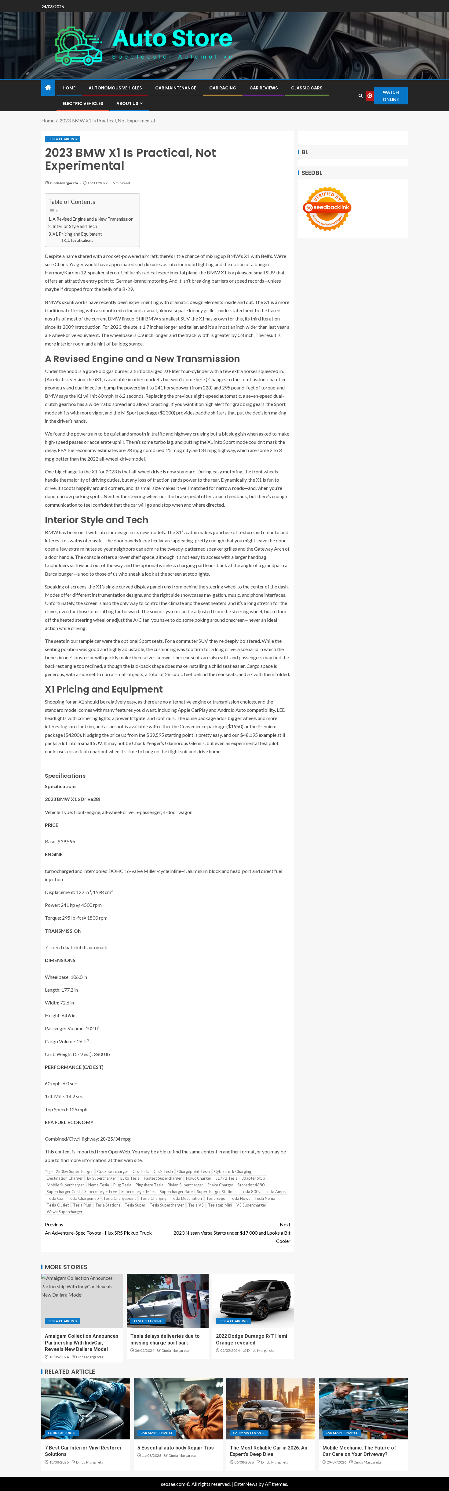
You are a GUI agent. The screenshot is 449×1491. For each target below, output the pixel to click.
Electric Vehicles (83, 103)
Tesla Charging (62, 139)
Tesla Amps (275, 1191)
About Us (127, 103)
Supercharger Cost (63, 1191)
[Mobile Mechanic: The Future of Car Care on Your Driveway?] (363, 1408)
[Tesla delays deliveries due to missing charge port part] (168, 1301)
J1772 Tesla (227, 1178)
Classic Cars (307, 88)
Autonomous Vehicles (115, 88)
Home (69, 88)
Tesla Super (135, 1205)
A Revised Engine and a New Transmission (93, 219)
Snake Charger (220, 1184)
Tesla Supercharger (167, 1205)
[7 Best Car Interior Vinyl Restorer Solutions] (85, 1408)
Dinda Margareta (64, 183)
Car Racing (222, 88)
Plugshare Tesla (149, 1184)
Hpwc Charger (198, 1178)
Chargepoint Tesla (193, 1171)
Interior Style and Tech (75, 226)
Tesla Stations (107, 1205)
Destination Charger (65, 1178)
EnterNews (245, 1484)
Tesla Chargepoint (119, 1198)
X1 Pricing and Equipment (77, 234)
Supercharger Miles (138, 1191)
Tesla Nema (264, 1198)
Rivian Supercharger (185, 1184)
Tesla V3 (196, 1205)
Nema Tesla (98, 1184)
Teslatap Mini (220, 1205)
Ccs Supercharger (112, 1171)
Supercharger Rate (176, 1191)
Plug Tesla (122, 1184)
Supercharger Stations (216, 1191)
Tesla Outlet (58, 1205)
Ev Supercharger (101, 1178)
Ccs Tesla (141, 1171)
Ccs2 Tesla (163, 1171)
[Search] (360, 96)
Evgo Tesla (130, 1178)
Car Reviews (264, 88)
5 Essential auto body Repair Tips (175, 1448)
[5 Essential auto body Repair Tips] (178, 1408)
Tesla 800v (251, 1191)
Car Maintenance (175, 88)
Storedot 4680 (251, 1184)
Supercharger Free (100, 1191)
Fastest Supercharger (163, 1178)
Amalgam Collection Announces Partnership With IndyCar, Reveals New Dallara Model (82, 1342)
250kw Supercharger (74, 1171)
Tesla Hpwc (240, 1198)
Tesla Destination (186, 1198)
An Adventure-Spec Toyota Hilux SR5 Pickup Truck (98, 1228)
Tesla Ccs (55, 1198)
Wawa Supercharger (64, 1211)
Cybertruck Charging (232, 1171)
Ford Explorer (62, 1433)
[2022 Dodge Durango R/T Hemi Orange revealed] (253, 1301)
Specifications (82, 240)
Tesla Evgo (215, 1198)
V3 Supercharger (251, 1205)
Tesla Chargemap (83, 1198)
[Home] (48, 87)
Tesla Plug (82, 1205)
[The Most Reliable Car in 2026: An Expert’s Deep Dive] (270, 1408)
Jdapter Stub (253, 1178)
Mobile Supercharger (65, 1184)
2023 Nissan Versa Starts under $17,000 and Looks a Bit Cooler (231, 1232)
